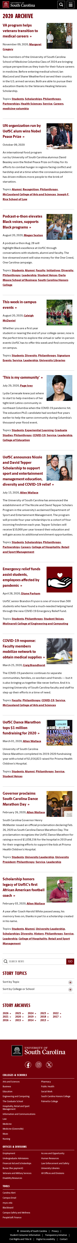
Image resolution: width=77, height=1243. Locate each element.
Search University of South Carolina (61, 4)
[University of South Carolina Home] (19, 4)
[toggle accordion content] (70, 982)
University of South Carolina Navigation (70, 4)
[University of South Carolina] (38, 1050)
